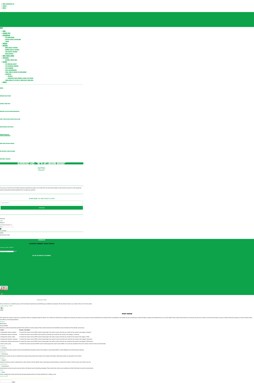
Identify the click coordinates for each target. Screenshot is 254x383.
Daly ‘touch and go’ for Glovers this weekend (7, 151)
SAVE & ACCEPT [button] (4, 376)
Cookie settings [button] (4, 306)
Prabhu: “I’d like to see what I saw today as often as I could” (10, 119)
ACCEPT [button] (11, 306)
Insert (14, 382)
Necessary (4, 323)
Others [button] (1, 370)
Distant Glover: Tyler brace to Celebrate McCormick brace (9, 111)
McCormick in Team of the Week (5, 95)
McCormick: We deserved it (4, 134)
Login (1, 220)
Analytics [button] (2, 358)
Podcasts (41, 170)
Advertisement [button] (3, 364)
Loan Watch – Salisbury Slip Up (5, 103)
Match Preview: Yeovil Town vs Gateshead (7, 143)
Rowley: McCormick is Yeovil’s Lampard (6, 126)
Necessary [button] (2, 321)
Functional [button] (2, 346)
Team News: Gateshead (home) (5, 135)
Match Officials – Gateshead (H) (5, 158)
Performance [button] (3, 352)
